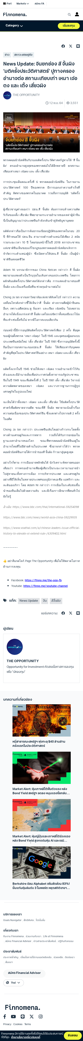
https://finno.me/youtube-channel (45, 586)
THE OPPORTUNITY (23, 661)
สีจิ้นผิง (56, 600)
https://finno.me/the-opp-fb (43, 580)
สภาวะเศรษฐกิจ (23, 55)
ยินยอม (73, 1035)
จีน (45, 600)
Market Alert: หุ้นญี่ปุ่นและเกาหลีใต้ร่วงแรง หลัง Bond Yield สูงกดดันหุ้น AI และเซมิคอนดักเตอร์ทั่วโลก (41, 839)
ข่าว (7, 55)
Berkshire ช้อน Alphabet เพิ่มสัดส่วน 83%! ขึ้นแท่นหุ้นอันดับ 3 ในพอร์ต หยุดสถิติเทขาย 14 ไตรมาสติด (41, 887)
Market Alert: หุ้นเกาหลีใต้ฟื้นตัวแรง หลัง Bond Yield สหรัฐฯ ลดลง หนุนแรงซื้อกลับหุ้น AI (41, 792)
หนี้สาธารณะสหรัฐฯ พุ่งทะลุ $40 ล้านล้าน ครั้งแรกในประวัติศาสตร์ (38, 744)
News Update (29, 600)
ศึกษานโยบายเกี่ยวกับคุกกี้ (25, 1037)
